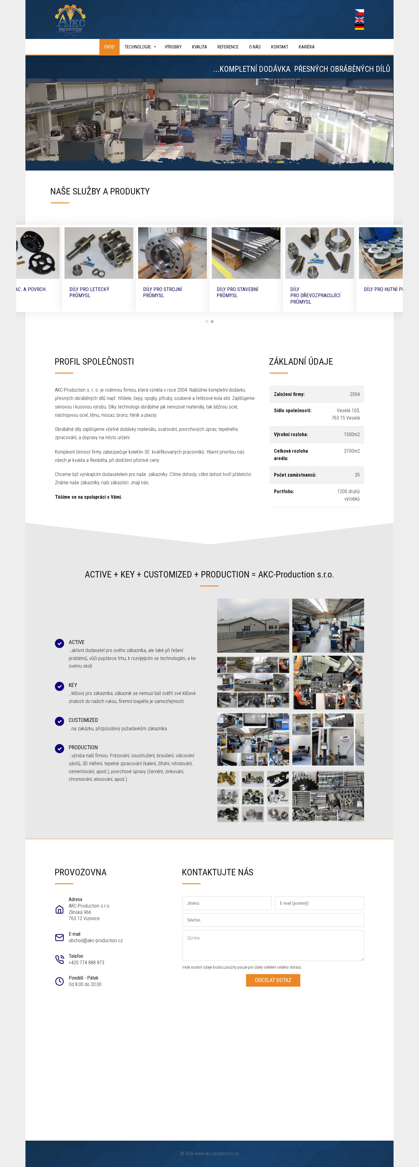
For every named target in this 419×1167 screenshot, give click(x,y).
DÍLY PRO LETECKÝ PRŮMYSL (53, 292)
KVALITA (199, 47)
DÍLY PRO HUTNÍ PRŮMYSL (355, 289)
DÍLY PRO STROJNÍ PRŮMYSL (125, 292)
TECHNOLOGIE (138, 47)
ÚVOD (109, 47)
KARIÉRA (307, 47)
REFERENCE (228, 47)
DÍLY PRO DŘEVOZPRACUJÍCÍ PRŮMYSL (279, 295)
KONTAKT (279, 47)
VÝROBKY (173, 47)
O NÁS (255, 47)
